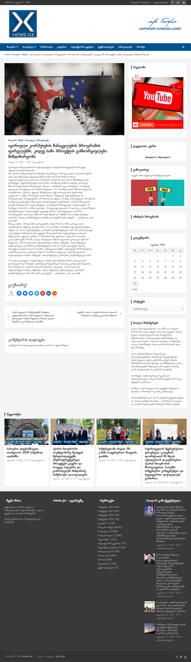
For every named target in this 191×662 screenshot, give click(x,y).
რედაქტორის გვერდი (82, 47)
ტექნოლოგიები (106, 47)
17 (135, 272)
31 (135, 283)
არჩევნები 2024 (105, 515)
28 (165, 278)
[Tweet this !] (31, 293)
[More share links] (54, 293)
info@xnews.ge (22, 522)
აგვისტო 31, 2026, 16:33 (168, 545)
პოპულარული (105, 535)
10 (135, 267)
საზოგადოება (125, 47)
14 (165, 267)
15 (173, 267)
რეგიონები (14, 414)
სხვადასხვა (103, 563)
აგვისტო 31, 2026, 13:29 (168, 637)
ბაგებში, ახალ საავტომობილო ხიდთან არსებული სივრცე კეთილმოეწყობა (97, 314)
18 (142, 272)
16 (180, 267)
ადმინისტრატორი (165, 548)
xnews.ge (27, 656)
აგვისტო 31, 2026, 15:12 (168, 615)
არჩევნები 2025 (105, 519)
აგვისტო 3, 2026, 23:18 (18, 460)
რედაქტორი (38, 162)
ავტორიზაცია (61, 345)
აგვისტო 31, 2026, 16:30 (168, 593)
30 (180, 278)
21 (165, 272)
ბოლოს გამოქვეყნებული (164, 501)
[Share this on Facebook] (19, 293)
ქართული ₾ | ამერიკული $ (157, 157)
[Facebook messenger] (25, 293)
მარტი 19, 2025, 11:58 (19, 162)
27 (158, 278)
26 (150, 278)
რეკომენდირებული (108, 547)
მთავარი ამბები (16, 140)
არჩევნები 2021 (105, 511)
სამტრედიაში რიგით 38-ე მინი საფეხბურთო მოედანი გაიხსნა (118, 452)
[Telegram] (36, 293)
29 (173, 278)
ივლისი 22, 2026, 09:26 (156, 482)
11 (142, 267)
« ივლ (134, 289)
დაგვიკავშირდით (160, 2)
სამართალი (46, 47)
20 (158, 272)
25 (142, 278)
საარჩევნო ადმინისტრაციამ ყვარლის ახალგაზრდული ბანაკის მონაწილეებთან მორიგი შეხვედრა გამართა (156, 379)
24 (135, 278)
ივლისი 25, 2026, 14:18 (110, 460)
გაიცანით (62, 47)
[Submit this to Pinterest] (42, 293)
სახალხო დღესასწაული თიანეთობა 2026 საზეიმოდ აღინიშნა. (25, 452)
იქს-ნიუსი (60, 656)
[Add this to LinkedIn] (48, 293)
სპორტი (141, 47)
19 (150, 272)
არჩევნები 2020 (105, 507)
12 (150, 267)
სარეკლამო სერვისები (140, 2)
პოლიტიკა (28, 47)
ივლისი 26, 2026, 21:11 (64, 479)
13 (158, 267)
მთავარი (11, 47)
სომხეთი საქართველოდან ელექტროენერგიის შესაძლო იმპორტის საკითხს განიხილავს (170, 629)
